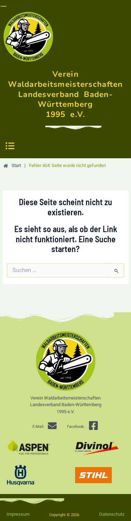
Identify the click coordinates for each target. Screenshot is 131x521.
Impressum (18, 514)
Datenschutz (111, 514)
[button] (10, 146)
